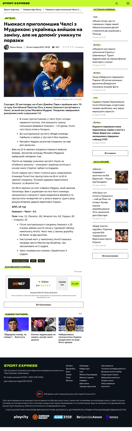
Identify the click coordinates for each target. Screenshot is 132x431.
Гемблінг (83, 380)
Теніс (68, 377)
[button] (117, 3)
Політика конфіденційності (113, 369)
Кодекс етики (107, 380)
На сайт (75, 283)
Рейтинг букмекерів (88, 374)
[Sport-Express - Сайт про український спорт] (15, 3)
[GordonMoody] (41, 417)
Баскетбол (70, 369)
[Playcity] (21, 417)
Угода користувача (109, 374)
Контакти (105, 386)
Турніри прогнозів (88, 386)
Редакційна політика (110, 377)
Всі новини (110, 153)
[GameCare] (112, 417)
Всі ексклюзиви (110, 256)
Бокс (68, 371)
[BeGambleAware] (89, 417)
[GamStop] (63, 417)
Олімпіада (84, 366)
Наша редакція (108, 383)
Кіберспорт (85, 369)
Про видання (107, 366)
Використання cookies (111, 371)
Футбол (10, 18)
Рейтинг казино (87, 377)
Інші (95, 17)
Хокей (68, 374)
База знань (84, 383)
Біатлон (69, 380)
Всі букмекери (43, 304)
